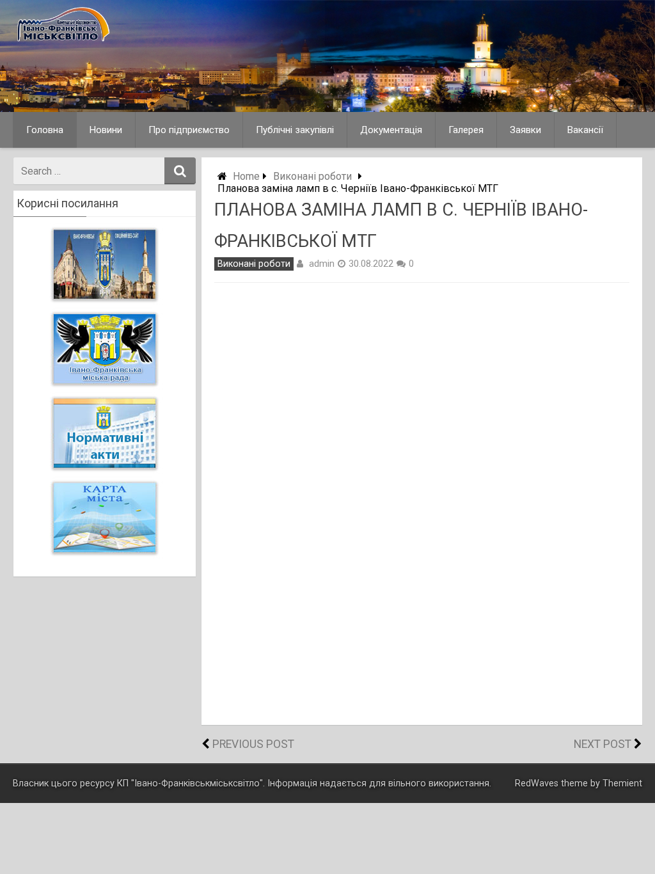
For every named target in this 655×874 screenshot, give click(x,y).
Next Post (602, 744)
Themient (622, 783)
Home (246, 176)
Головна (44, 130)
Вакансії (585, 130)
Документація (391, 130)
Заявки (525, 130)
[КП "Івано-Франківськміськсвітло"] (118, 42)
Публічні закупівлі (295, 130)
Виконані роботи (312, 176)
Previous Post (253, 744)
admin (322, 263)
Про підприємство (189, 130)
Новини (106, 130)
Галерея (466, 130)
